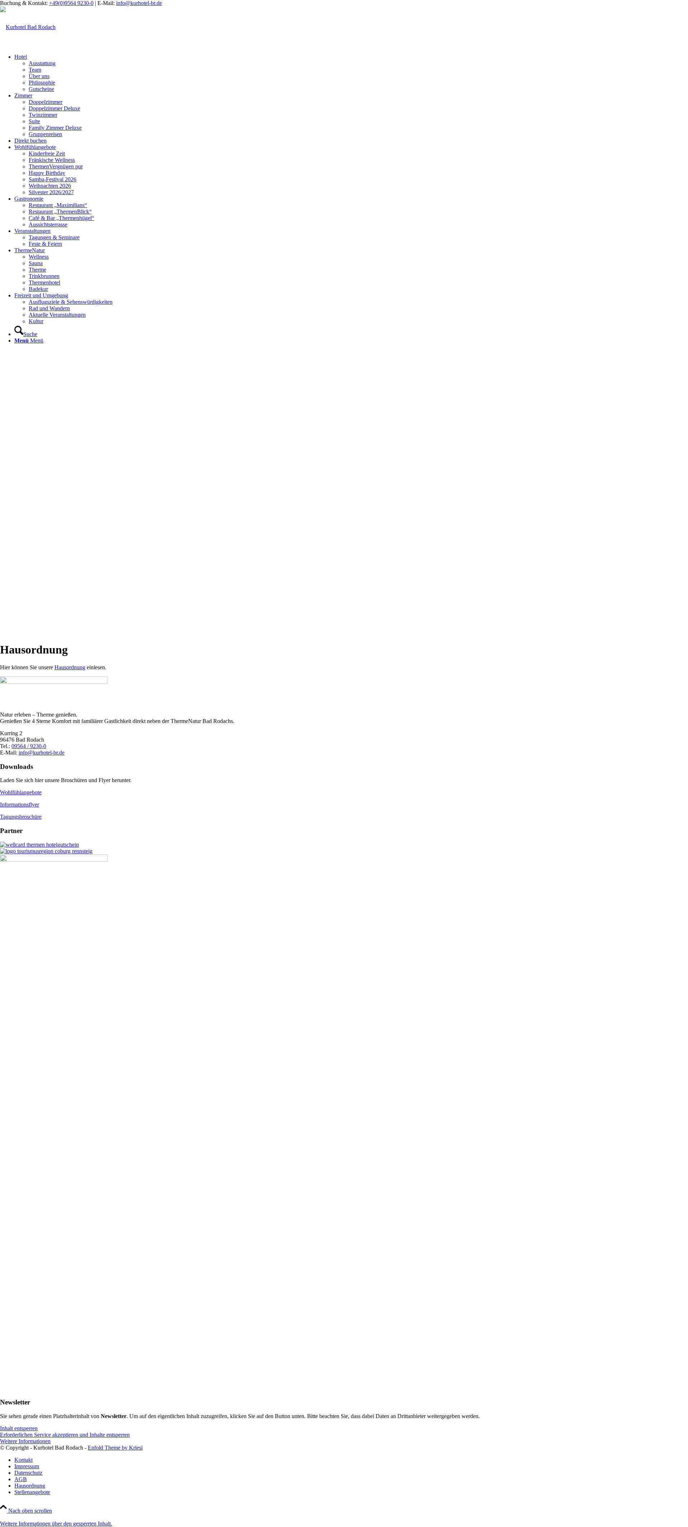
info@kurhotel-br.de (139, 3)
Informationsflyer (19, 804)
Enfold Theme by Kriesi (115, 1448)
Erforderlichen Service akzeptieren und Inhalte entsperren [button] (65, 1435)
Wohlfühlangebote (21, 792)
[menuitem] (351, 73)
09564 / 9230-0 (28, 746)
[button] (56, 1524)
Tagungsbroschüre (21, 817)
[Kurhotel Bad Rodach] (28, 27)
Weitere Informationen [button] (25, 1441)
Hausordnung (69, 667)
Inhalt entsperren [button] (19, 1428)
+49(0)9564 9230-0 (71, 3)
